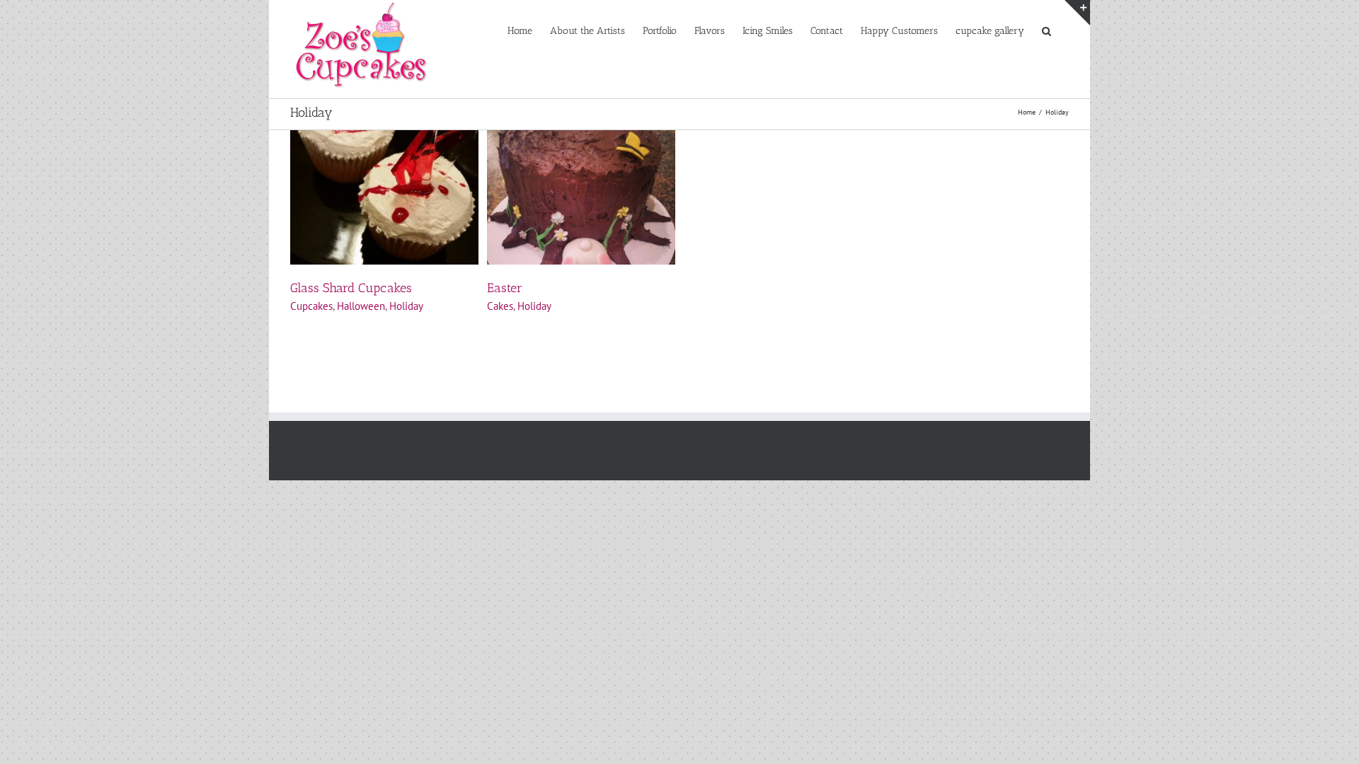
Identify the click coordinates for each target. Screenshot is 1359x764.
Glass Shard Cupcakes (351, 288)
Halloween (361, 306)
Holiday (406, 306)
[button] (1046, 29)
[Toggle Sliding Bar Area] (1077, 12)
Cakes (500, 306)
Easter (504, 288)
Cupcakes (311, 306)
